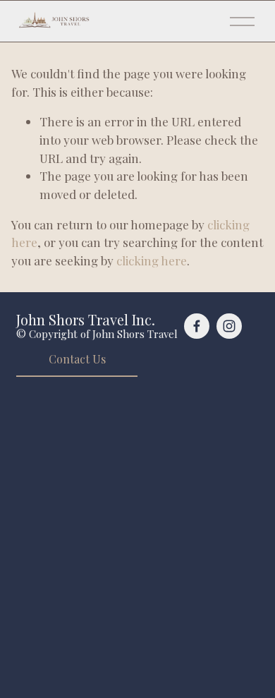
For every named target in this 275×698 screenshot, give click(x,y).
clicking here (151, 260)
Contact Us (77, 358)
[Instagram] (229, 326)
